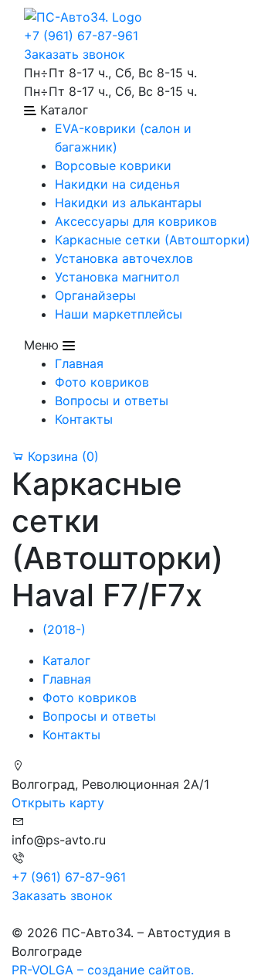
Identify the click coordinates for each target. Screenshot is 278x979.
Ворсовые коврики (113, 165)
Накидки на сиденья (117, 184)
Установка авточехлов (124, 258)
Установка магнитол (117, 277)
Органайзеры (95, 295)
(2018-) (64, 629)
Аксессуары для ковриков (136, 221)
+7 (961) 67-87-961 (81, 35)
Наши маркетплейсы (118, 314)
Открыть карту (58, 802)
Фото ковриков (102, 382)
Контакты (84, 419)
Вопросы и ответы (111, 400)
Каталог (66, 660)
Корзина (61, 456)
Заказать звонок (74, 54)
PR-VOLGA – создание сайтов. (103, 969)
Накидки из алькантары (128, 202)
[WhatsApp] (13, 914)
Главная (79, 363)
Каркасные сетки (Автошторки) (152, 239)
